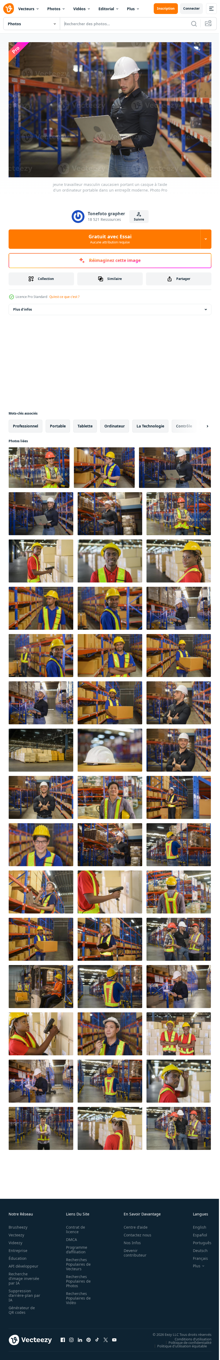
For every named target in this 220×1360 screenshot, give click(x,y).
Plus (131, 8)
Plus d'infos (22, 306)
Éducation (18, 1255)
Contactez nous (134, 1232)
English (195, 1224)
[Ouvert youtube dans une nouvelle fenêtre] (114, 1337)
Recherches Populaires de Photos (76, 1278)
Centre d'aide (133, 1224)
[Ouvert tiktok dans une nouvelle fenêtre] (97, 1337)
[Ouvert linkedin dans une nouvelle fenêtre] (80, 1337)
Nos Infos (129, 1240)
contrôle (184, 423)
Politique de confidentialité (185, 1339)
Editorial (106, 8)
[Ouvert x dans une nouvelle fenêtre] (106, 1337)
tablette (85, 423)
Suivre (139, 219)
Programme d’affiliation (75, 1247)
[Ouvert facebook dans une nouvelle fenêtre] (63, 1337)
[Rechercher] (194, 23)
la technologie (150, 423)
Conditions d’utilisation (189, 1336)
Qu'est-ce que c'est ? (64, 296)
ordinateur (114, 423)
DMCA (69, 1236)
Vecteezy (16, 1232)
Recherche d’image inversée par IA (22, 1276)
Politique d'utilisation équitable (178, 1343)
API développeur (23, 1263)
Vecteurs (26, 8)
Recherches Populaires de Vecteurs (76, 1261)
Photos (53, 8)
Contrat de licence (73, 1227)
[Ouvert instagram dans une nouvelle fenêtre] (71, 1337)
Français (196, 1255)
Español (196, 1232)
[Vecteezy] (8, 8)
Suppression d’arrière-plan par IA (21, 1293)
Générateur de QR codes (22, 1307)
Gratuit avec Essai (110, 238)
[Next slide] (198, 423)
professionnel (25, 423)
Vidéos (79, 8)
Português (198, 1240)
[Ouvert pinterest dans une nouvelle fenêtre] (88, 1337)
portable (58, 423)
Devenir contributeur (132, 1250)
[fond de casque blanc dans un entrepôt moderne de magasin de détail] (110, 747)
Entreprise (18, 1247)
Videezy (15, 1240)
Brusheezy (18, 1224)
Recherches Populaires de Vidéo (76, 1295)
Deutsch (196, 1247)
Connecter (191, 8)
